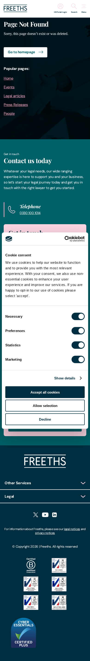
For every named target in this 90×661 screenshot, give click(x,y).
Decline (45, 419)
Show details (64, 378)
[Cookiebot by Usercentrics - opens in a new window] (65, 239)
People (9, 113)
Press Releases (16, 104)
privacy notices (45, 533)
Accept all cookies (45, 392)
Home (8, 78)
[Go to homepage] (15, 11)
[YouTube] (45, 515)
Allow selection (45, 406)
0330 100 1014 (30, 213)
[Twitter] (35, 515)
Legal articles (14, 95)
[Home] (45, 467)
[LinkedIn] (54, 515)
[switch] (78, 330)
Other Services (18, 483)
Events (9, 87)
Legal (9, 496)
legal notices (72, 529)
